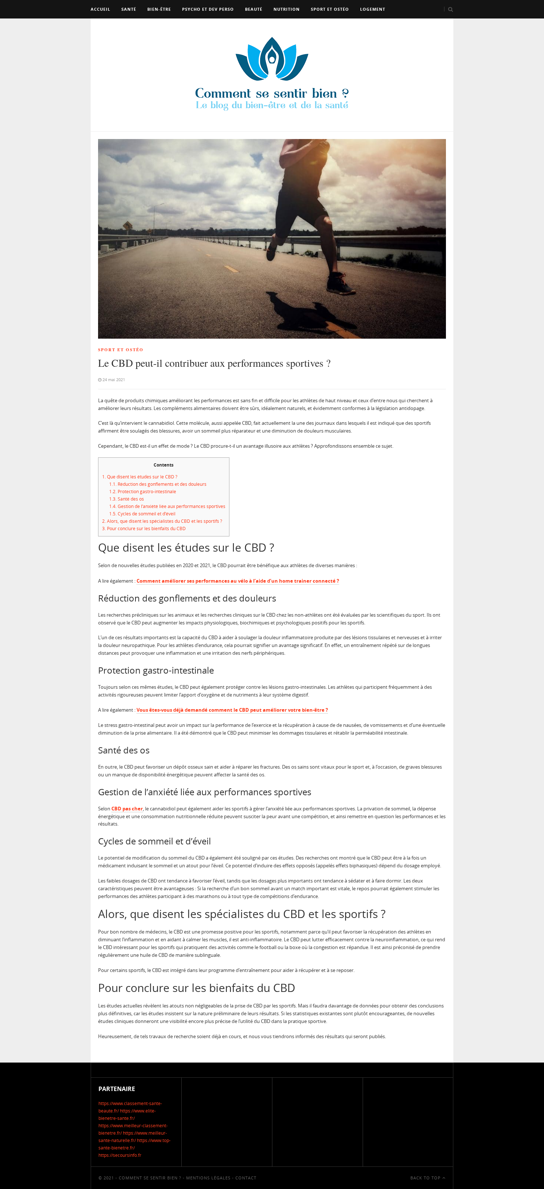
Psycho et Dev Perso (208, 9)
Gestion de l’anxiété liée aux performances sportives (167, 506)
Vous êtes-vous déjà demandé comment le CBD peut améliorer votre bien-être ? (232, 710)
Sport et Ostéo (330, 9)
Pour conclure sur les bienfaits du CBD (144, 528)
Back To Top (426, 1177)
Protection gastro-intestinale (142, 491)
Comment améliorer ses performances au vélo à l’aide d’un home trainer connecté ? (238, 580)
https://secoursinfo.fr (119, 1155)
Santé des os (126, 499)
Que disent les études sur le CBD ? (139, 477)
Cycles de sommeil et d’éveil (142, 514)
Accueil (100, 9)
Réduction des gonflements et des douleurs (157, 484)
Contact (245, 1177)
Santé (128, 9)
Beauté (253, 9)
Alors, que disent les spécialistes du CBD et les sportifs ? (162, 521)
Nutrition (286, 9)
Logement (372, 9)
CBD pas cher (127, 808)
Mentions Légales (208, 1177)
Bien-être (159, 9)
